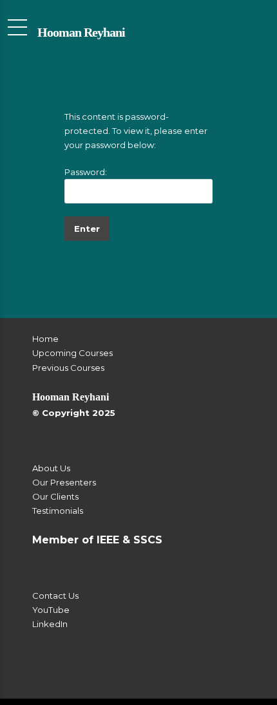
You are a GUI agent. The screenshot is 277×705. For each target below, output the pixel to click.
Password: (85, 172)
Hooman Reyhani (81, 32)
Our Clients (55, 496)
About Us (51, 468)
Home (45, 339)
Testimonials (57, 510)
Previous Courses (68, 367)
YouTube (51, 610)
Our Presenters (64, 482)
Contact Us (55, 595)
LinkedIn (50, 624)
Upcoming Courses (72, 353)
